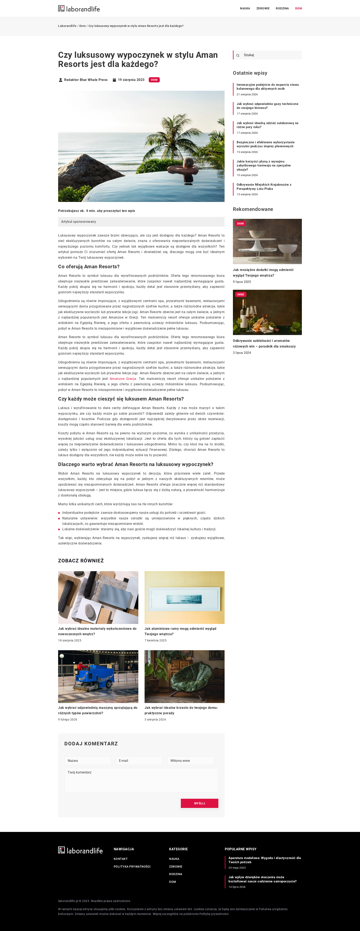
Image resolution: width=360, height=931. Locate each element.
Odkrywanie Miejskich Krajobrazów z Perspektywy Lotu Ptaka (264, 187)
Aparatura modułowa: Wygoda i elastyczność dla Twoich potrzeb (265, 860)
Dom (298, 8)
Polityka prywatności (132, 866)
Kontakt (121, 858)
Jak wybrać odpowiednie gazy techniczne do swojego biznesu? (267, 106)
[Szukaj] (238, 55)
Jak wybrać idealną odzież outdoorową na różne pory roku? (268, 125)
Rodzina (282, 8)
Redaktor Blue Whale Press (86, 80)
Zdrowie (263, 8)
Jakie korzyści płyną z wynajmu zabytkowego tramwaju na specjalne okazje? (264, 165)
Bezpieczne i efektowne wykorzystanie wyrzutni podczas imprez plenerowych (266, 144)
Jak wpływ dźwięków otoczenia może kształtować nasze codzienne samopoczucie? (263, 879)
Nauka (245, 8)
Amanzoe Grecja (123, 379)
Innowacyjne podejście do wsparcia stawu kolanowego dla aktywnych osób (268, 87)
